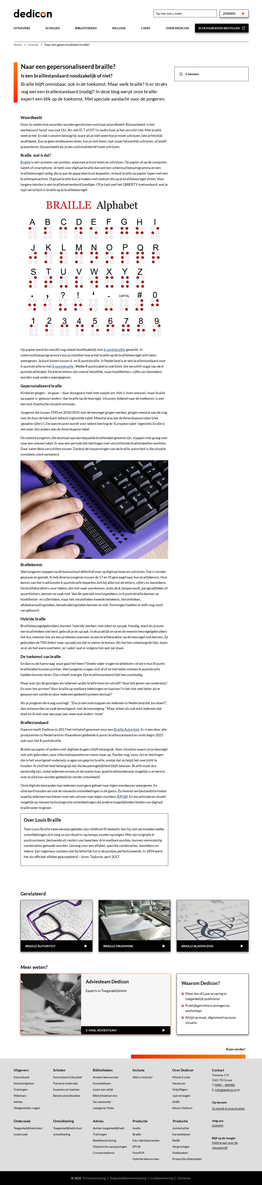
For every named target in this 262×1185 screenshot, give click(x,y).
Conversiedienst (104, 1152)
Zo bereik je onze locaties (228, 1108)
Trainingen (21, 1089)
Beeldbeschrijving (104, 1140)
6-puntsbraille (114, 349)
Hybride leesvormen (146, 1159)
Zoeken (229, 13)
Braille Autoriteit (126, 729)
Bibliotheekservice (105, 1095)
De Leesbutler (102, 1101)
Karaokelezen (102, 1083)
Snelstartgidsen (24, 1083)
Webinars (20, 1095)
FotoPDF (139, 1152)
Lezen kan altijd (103, 1089)
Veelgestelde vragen (27, 1108)
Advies (18, 1101)
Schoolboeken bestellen (219, 28)
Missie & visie (181, 1077)
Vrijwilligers (180, 1089)
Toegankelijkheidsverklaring (128, 1178)
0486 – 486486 (225, 1085)
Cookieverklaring (161, 1178)
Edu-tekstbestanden (146, 1140)
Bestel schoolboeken (66, 1095)
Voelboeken (180, 1152)
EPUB (122, 796)
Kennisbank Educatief (67, 1077)
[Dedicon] (33, 13)
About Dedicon (182, 1108)
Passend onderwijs (65, 1083)
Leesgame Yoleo (103, 1108)
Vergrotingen (181, 1146)
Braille (25, 162)
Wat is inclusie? (142, 1077)
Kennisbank (21, 1077)
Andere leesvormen (106, 1077)
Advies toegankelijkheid (108, 1128)
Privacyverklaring (94, 1178)
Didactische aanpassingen (110, 1146)
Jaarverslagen (181, 1095)
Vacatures (178, 1083)
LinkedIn (217, 1125)
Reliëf (176, 1140)
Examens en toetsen (66, 1089)
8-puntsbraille (63, 366)
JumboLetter (180, 1128)
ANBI (176, 1101)
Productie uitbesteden (187, 1159)
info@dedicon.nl (225, 1090)
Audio (137, 1128)
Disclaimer (184, 1178)
